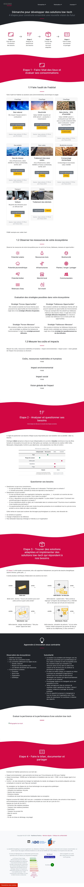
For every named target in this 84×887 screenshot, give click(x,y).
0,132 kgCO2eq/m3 (18, 170)
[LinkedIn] (28, 842)
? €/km (18, 215)
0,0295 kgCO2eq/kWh (66, 128)
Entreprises (41, 4)
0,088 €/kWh (18, 128)
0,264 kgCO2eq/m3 (42, 172)
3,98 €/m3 (17, 173)
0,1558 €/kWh (42, 128)
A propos (72, 4)
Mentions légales (47, 835)
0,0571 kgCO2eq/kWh (42, 125)
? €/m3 (42, 175)
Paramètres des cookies (8, 885)
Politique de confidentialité (60, 835)
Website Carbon (49, 857)
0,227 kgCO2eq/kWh (17, 125)
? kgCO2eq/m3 (38, 210)
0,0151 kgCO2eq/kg (66, 172)
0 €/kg (66, 175)
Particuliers (57, 4)
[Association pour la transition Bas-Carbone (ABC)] (38, 842)
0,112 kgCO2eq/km (18, 212)
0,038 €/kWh (66, 132)
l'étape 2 (11, 570)
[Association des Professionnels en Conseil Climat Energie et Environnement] (52, 842)
